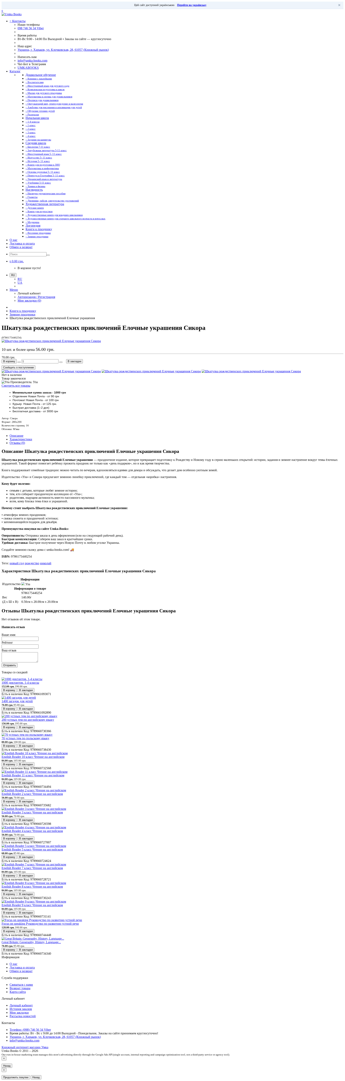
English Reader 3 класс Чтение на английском (32, 812)
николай (45, 563)
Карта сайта (18, 991)
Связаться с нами (21, 984)
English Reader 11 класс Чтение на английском (33, 775)
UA (20, 282)
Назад (7, 1065)
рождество (32, 563)
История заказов (21, 1009)
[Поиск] (48, 255)
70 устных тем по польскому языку (25, 738)
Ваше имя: (9, 634)
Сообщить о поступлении (18, 367)
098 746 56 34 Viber (31, 28)
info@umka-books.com (32, 60)
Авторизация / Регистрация (36, 297)
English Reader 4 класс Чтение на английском (32, 831)
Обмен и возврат (21, 247)
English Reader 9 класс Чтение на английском (32, 905)
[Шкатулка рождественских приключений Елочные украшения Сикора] (51, 341)
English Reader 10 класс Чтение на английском (33, 756)
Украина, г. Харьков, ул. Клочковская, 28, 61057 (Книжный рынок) (63, 49)
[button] (17, 261)
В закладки (74, 361)
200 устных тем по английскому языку (28, 719)
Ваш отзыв (9, 650)
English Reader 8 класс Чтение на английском (32, 886)
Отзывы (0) (17, 443)
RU (20, 279)
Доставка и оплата (22, 243)
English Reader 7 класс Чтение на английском (32, 868)
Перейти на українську (191, 5)
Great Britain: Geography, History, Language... (31, 942)
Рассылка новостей (23, 1016)
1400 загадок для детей (17, 701)
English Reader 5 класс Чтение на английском (32, 849)
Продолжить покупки (15, 1077)
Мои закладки (19, 1012)
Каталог (15, 71)
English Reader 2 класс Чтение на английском (32, 794)
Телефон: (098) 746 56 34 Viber (30, 1029)
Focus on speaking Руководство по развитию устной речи (40, 923)
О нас (13, 240)
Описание (16, 435)
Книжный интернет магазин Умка (25, 1047)
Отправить (9, 665)
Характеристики (21, 439)
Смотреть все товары (16, 385)
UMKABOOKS (28, 67)
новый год (17, 563)
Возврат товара (20, 988)
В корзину (9, 361)
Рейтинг (7, 642)
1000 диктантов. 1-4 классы (20, 682)
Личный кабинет (21, 1005)
